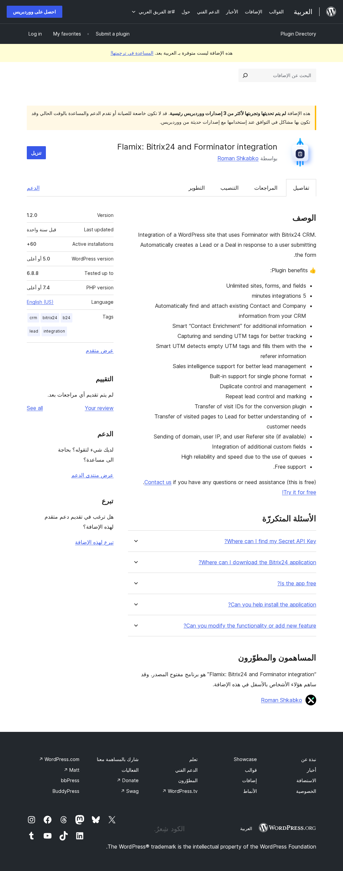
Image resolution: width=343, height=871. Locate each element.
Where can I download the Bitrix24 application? (257, 562)
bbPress (70, 780)
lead (33, 331)
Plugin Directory (298, 34)
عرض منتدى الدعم (92, 475)
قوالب (251, 770)
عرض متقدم (100, 350)
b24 (66, 317)
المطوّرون (188, 780)
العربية (246, 828)
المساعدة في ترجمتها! (132, 53)
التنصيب (229, 187)
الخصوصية (306, 791)
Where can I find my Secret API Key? (270, 541)
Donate (128, 780)
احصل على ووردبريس (34, 11)
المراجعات (265, 187)
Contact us (158, 482)
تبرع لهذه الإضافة (94, 542)
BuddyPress (66, 791)
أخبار (311, 770)
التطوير (197, 187)
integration (54, 331)
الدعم (33, 187)
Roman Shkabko (238, 158)
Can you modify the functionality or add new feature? (250, 626)
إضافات (249, 780)
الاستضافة (306, 780)
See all (35, 408)
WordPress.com (59, 759)
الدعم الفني (186, 770)
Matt (71, 770)
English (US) (40, 302)
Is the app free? (296, 583)
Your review (99, 408)
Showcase (245, 759)
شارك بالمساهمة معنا (118, 759)
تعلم (193, 759)
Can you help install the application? (272, 604)
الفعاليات (130, 770)
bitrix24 (50, 317)
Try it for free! (299, 492)
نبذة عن (308, 759)
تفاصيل (301, 187)
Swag (130, 791)
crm (33, 317)
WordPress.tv (180, 791)
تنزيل (36, 153)
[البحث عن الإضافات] (245, 75)
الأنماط (250, 791)
